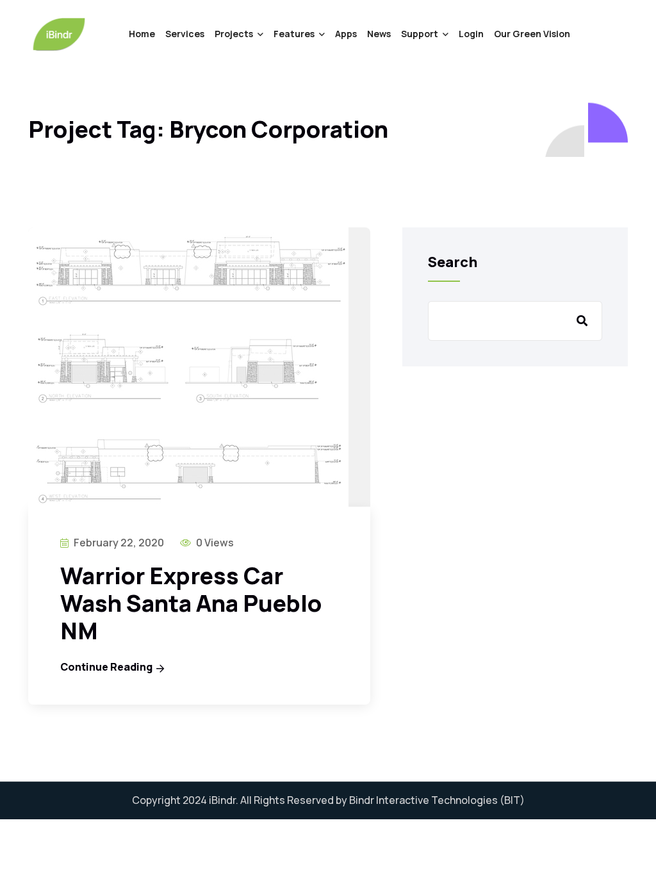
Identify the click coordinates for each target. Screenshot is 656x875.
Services (184, 34)
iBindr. (223, 800)
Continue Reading (106, 667)
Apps (346, 34)
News (379, 34)
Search (453, 262)
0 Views (214, 543)
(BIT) (512, 800)
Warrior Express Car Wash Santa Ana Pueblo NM (191, 603)
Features (294, 34)
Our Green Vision (532, 34)
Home (142, 34)
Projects (234, 34)
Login (471, 34)
